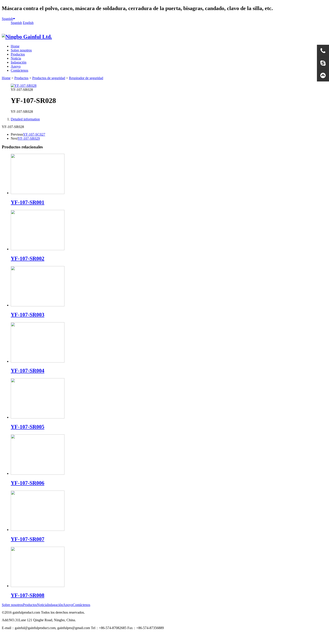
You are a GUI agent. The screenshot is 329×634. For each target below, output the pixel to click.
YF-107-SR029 (29, 138)
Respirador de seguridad (86, 78)
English (28, 23)
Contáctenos (19, 70)
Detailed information (25, 119)
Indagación (18, 62)
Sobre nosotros (21, 50)
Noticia (16, 58)
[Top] (323, 75)
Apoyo (16, 66)
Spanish (7, 19)
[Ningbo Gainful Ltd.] (27, 37)
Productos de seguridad (48, 78)
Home (15, 46)
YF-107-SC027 (34, 134)
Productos (18, 54)
